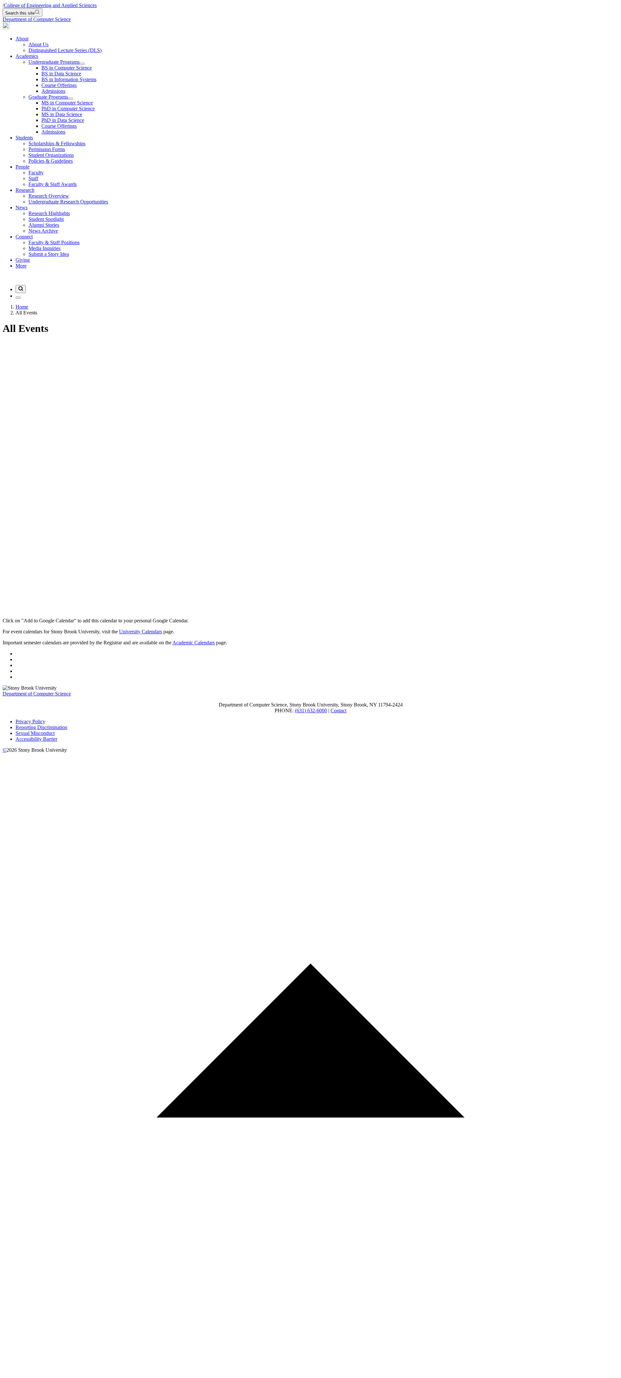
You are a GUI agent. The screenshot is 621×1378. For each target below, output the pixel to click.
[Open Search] (21, 289)
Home (22, 307)
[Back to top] (310, 1372)
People (22, 167)
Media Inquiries (44, 248)
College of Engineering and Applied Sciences (50, 5)
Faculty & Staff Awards (52, 184)
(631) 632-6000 (311, 710)
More (21, 265)
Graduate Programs (48, 97)
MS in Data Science (61, 114)
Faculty (36, 172)
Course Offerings (59, 85)
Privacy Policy (30, 721)
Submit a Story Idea (48, 254)
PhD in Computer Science (68, 108)
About (22, 38)
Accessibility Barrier (36, 739)
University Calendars (140, 631)
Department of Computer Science (37, 19)
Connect (24, 236)
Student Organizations (51, 155)
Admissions (53, 91)
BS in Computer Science (66, 68)
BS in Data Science (61, 73)
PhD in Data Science (62, 120)
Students (24, 137)
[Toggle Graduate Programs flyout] (70, 99)
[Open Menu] (18, 298)
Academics (27, 56)
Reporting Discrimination (41, 727)
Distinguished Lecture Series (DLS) (65, 50)
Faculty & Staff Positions (54, 242)
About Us (38, 44)
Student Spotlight (46, 219)
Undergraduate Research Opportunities (68, 201)
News (21, 207)
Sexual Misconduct (35, 733)
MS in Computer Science (67, 102)
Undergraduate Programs (54, 62)
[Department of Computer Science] (6, 27)
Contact (338, 710)
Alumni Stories (43, 225)
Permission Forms (46, 149)
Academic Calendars (193, 642)
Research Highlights (49, 213)
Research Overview (48, 196)
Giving (23, 260)
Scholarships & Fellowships (56, 143)
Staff (33, 178)
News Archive (43, 231)
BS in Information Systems (68, 79)
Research (25, 190)
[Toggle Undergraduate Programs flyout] (82, 64)
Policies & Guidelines (50, 161)
